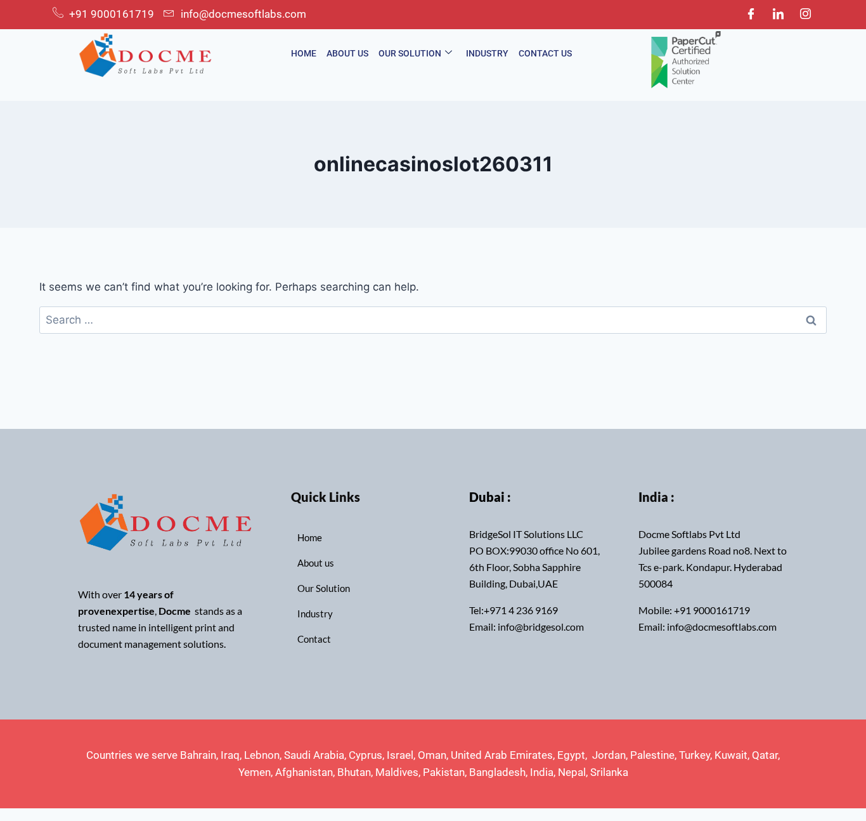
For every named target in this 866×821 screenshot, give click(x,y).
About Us (347, 53)
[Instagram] (805, 14)
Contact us (545, 53)
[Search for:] (433, 319)
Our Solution (409, 53)
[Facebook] (750, 14)
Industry (487, 53)
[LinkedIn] (777, 14)
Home (303, 53)
